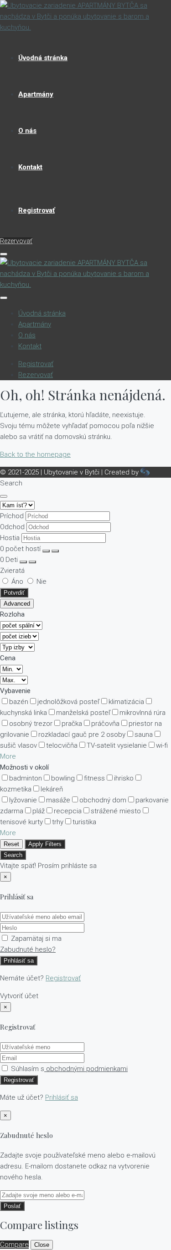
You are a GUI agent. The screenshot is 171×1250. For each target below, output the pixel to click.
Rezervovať (16, 241)
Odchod (12, 527)
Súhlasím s (68, 1069)
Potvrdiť (14, 592)
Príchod (12, 516)
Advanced (17, 603)
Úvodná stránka (42, 58)
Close (41, 1244)
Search (13, 855)
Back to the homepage (35, 454)
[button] (8, 756)
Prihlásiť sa (19, 960)
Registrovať (36, 210)
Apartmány (35, 94)
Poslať (12, 1206)
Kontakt (30, 167)
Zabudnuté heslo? (28, 949)
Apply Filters (45, 844)
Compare (14, 1244)
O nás (27, 131)
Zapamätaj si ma (35, 938)
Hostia (10, 538)
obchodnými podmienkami (86, 1069)
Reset (11, 844)
